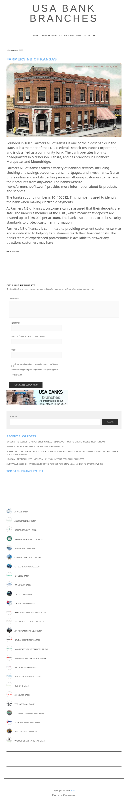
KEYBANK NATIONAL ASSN (27, 640)
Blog (87, 35)
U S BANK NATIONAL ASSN (27, 723)
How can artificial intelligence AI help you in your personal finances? (45, 459)
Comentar (14, 299)
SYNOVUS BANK (22, 695)
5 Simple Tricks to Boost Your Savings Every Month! (35, 446)
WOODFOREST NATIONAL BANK (29, 741)
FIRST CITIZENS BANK (24, 603)
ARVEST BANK (21, 512)
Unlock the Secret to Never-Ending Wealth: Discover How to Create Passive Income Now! (55, 442)
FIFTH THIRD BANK (23, 594)
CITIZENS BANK (21, 576)
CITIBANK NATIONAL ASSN (27, 567)
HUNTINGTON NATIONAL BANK (29, 622)
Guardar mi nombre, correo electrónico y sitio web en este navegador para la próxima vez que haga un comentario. (35, 370)
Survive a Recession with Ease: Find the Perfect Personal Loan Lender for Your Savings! (54, 464)
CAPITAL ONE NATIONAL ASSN (28, 558)
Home (35, 35)
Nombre (16, 323)
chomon (16, 251)
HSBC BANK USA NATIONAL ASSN (30, 613)
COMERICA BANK (22, 585)
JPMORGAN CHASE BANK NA (28, 631)
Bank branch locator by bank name (61, 35)
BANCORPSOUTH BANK (25, 530)
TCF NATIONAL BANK (24, 704)
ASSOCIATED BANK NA (25, 521)
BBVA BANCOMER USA (25, 548)
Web (14, 350)
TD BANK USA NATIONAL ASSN (29, 713)
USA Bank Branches (64, 13)
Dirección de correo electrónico (30, 336)
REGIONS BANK (21, 686)
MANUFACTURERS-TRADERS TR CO (31, 649)
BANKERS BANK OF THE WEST (28, 539)
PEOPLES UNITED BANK (25, 668)
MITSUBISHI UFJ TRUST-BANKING (30, 658)
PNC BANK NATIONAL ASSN (27, 677)
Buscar (13, 417)
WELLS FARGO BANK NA (26, 732)
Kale (73, 791)
